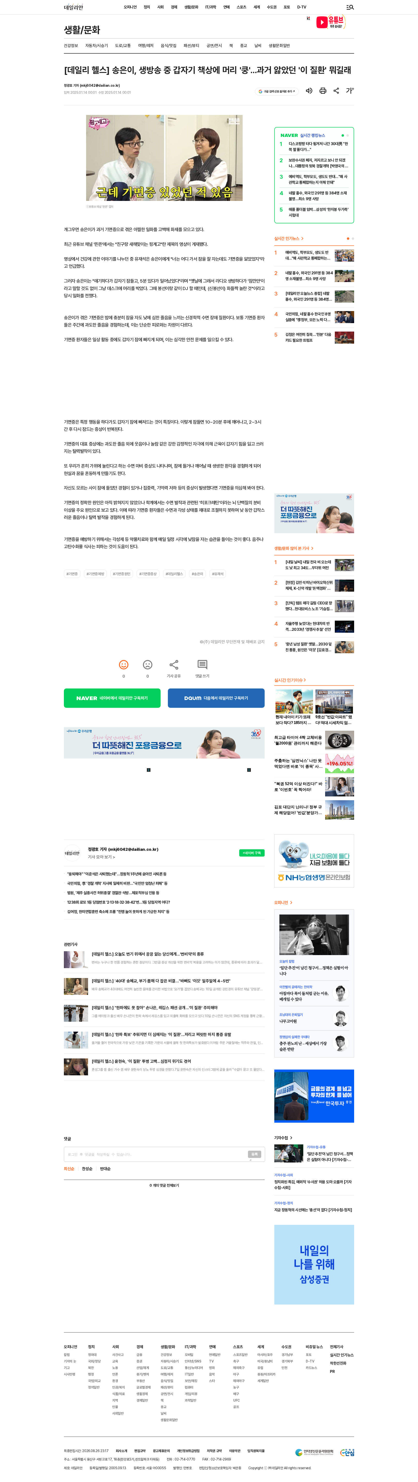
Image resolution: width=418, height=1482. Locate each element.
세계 (257, 7)
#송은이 (197, 573)
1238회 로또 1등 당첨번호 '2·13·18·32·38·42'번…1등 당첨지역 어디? (118, 902)
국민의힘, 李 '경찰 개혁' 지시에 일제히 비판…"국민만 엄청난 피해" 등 (117, 883)
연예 (226, 7)
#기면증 (72, 573)
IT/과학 (210, 7)
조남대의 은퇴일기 (291, 1014)
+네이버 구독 (252, 853)
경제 (174, 7)
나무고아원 (288, 1021)
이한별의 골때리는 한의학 (295, 987)
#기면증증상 (148, 573)
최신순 (69, 1169)
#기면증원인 (121, 573)
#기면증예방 (95, 573)
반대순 (105, 1169)
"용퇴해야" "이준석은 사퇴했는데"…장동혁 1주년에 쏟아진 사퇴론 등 (116, 874)
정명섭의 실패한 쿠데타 (294, 1037)
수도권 (271, 7)
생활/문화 (191, 7)
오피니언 (130, 7)
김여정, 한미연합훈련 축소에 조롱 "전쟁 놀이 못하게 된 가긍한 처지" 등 (118, 911)
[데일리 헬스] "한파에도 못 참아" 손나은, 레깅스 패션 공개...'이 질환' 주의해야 (154, 1007)
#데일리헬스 (174, 573)
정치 (147, 7)
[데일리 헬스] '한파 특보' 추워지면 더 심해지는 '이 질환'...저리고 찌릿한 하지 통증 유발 (161, 1034)
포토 (287, 7)
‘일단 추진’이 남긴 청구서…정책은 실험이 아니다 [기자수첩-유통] (330, 1159)
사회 (160, 7)
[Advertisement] (164, 1108)
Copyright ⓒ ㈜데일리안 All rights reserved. (279, 1468)
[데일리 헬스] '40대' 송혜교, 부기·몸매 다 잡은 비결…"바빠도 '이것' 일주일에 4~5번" (161, 981)
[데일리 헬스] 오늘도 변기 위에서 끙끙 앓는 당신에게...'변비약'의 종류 (148, 954)
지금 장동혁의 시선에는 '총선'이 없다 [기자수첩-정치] (313, 1210)
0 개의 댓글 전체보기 (164, 1185)
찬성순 (87, 1169)
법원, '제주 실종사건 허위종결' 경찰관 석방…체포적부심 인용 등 (113, 892)
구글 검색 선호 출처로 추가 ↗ (279, 91)
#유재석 (217, 573)
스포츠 (241, 7)
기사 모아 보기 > (101, 857)
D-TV (301, 7)
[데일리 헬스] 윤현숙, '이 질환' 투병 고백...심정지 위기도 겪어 (141, 1061)
